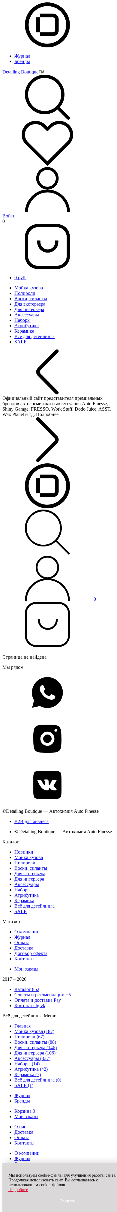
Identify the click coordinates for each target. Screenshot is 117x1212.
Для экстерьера (29, 304)
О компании (27, 931)
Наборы (22, 320)
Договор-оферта (30, 953)
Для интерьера (29, 309)
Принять (67, 1201)
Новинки (23, 851)
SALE (20, 341)
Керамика (24, 331)
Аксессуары (26, 314)
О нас (20, 1126)
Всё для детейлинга (34, 336)
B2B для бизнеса (31, 821)
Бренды (22, 61)
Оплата (21, 942)
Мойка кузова (28, 287)
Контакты (24, 958)
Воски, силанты (30, 298)
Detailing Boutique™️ (23, 71)
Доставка (23, 947)
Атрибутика (26, 325)
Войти (9, 215)
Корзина (24, 1111)
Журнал (22, 55)
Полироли (24, 293)
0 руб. (20, 277)
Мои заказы (26, 968)
